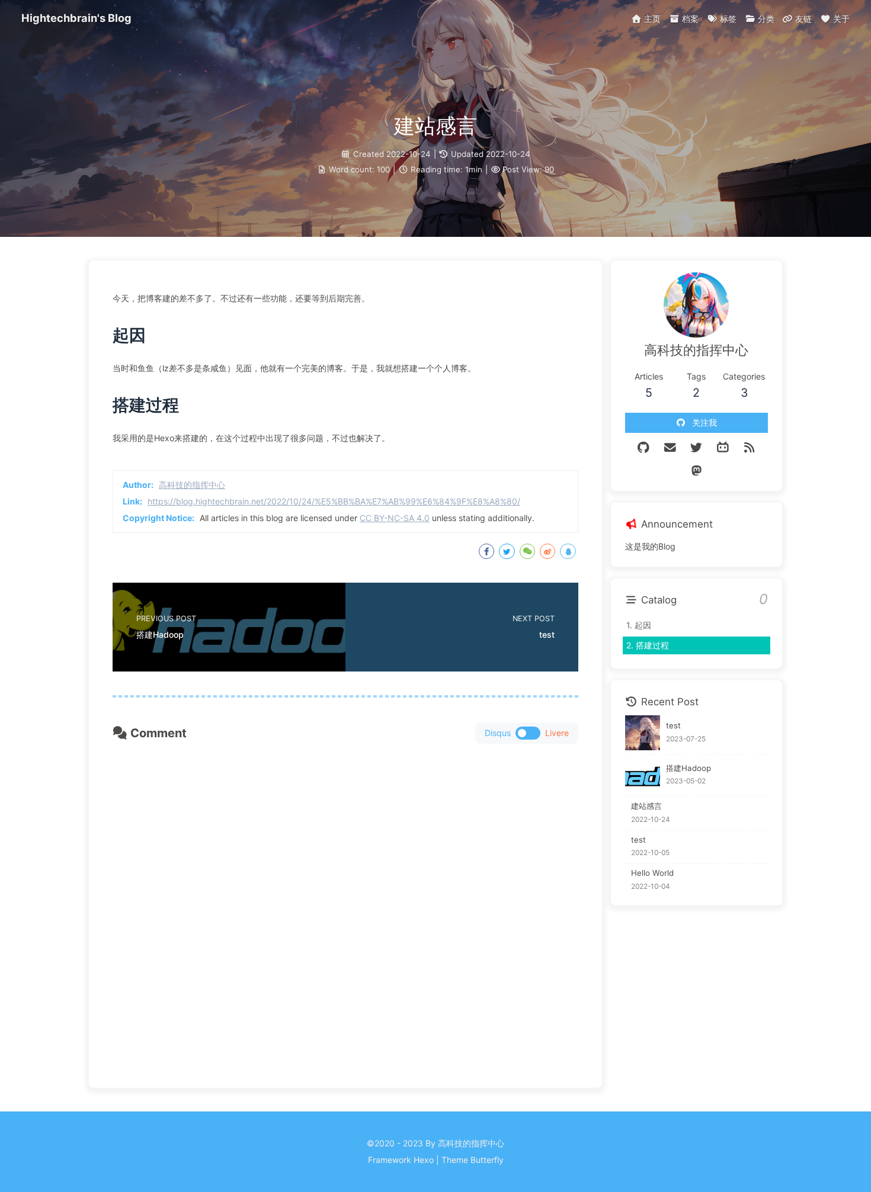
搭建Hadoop (688, 767)
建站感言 (646, 805)
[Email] (670, 448)
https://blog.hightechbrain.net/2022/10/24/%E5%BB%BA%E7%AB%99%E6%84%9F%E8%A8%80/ (334, 501)
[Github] (643, 448)
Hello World (652, 873)
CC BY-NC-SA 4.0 (395, 518)
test (673, 725)
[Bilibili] (723, 448)
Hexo (424, 1160)
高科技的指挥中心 (192, 485)
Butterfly (487, 1160)
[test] (642, 732)
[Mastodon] (696, 471)
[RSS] (749, 448)
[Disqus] (345, 905)
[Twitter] (696, 448)
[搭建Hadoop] (642, 775)
